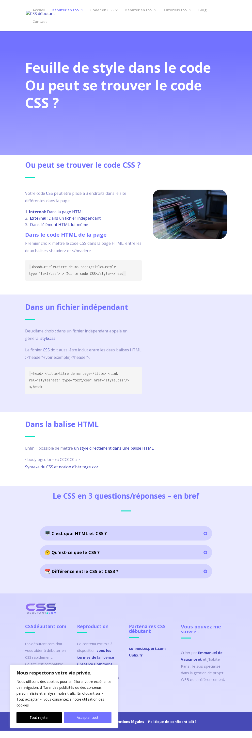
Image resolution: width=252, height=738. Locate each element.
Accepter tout (87, 717)
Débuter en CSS (65, 10)
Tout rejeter (39, 717)
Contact (39, 22)
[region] (64, 696)
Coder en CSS (101, 10)
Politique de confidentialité (172, 721)
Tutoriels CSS (175, 10)
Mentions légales (128, 721)
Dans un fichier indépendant (65, 218)
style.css (47, 338)
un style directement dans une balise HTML (114, 448)
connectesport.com (147, 648)
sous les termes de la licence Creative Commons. (95, 657)
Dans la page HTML (56, 211)
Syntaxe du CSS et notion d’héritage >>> (61, 467)
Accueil (38, 10)
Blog (202, 10)
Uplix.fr (136, 655)
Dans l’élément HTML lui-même (59, 224)
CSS (49, 193)
